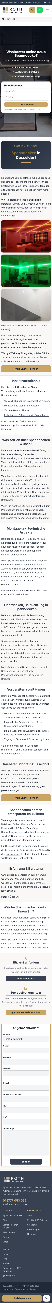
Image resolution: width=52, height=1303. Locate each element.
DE (45, 2)
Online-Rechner (28, 421)
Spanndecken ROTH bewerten (12, 1269)
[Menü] (47, 10)
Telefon (7, 1069)
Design (6, 1237)
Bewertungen (33, 1229)
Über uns (6, 429)
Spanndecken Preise (12, 1215)
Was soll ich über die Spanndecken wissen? (27, 401)
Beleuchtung (8, 671)
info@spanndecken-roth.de (16, 1204)
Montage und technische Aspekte (22, 405)
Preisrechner (12, 854)
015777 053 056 (14, 1200)
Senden (26, 1161)
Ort (5, 1117)
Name (6, 1046)
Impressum (8, 1289)
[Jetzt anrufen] (46, 1298)
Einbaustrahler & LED (27, 425)
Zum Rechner (26, 104)
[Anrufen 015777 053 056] (32, 10)
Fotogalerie (24, 325)
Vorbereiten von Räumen (17, 410)
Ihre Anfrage (9, 1129)
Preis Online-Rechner (26, 368)
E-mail (6, 1083)
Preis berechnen (22, 1298)
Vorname (7, 1057)
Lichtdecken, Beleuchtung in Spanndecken (26, 415)
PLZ (5, 1106)
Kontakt (6, 1263)
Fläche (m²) (9, 91)
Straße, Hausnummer (13, 1094)
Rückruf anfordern (26, 978)
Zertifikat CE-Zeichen (37, 1220)
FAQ (5, 1258)
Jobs (29, 1215)
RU (49, 2)
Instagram (10, 1275)
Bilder (5, 1220)
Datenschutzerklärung (25, 1289)
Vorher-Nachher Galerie (10, 1226)
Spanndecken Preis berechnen (26, 1012)
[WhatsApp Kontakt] (40, 10)
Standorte (32, 1224)
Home (5, 1254)
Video (5, 1241)
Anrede (6, 1035)
